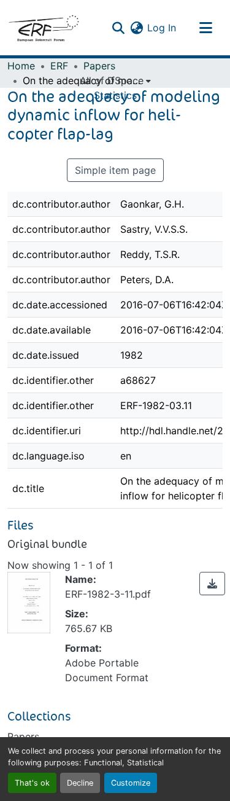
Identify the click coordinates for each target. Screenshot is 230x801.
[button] (43, 27)
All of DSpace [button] (112, 80)
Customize (130, 782)
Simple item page (115, 170)
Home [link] (21, 66)
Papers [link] (99, 66)
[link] (212, 583)
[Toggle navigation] (205, 27)
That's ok (32, 782)
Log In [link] (161, 27)
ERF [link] (59, 66)
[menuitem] (115, 80)
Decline (80, 782)
